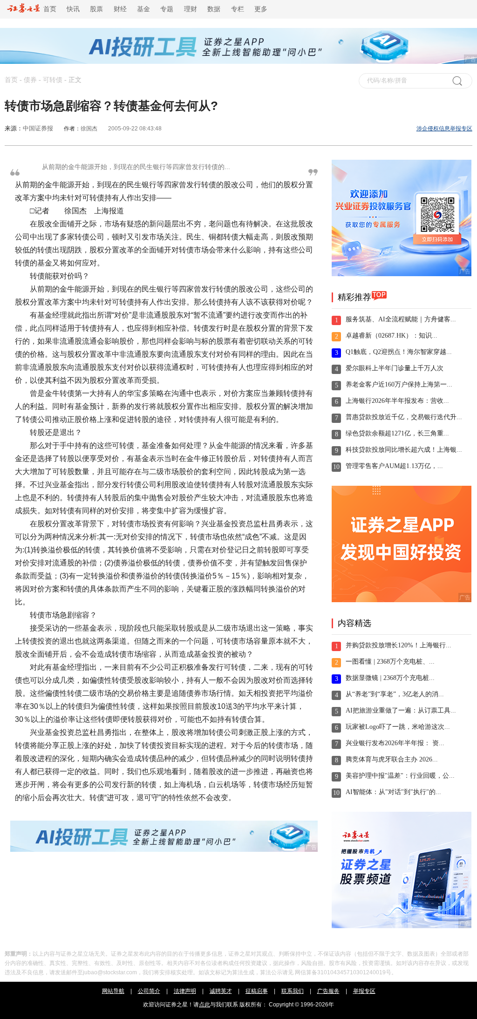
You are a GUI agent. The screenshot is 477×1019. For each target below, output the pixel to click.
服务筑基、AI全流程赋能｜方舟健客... (401, 319)
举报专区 (364, 991)
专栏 (237, 9)
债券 (30, 79)
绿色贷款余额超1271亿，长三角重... (397, 433)
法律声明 (185, 991)
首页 (48, 9)
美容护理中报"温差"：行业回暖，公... (400, 775)
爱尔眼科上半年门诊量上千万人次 (394, 368)
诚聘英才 (221, 991)
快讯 (73, 9)
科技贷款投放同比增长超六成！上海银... (404, 449)
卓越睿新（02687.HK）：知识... (391, 335)
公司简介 (149, 991)
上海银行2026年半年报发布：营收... (397, 400)
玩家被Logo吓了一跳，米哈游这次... (398, 726)
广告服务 (328, 991)
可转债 (52, 79)
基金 (143, 9)
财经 (120, 9)
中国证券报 (38, 128)
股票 (96, 9)
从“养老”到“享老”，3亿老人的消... (395, 694)
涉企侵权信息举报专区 (444, 128)
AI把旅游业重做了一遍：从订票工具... (401, 710)
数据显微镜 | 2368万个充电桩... (390, 677)
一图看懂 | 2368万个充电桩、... (390, 661)
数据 (213, 9)
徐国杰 (89, 128)
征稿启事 (256, 991)
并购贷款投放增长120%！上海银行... (398, 645)
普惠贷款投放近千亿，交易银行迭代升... (404, 417)
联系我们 (292, 991)
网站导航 (113, 991)
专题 (166, 9)
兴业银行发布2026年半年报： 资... (395, 743)
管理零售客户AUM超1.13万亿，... (394, 465)
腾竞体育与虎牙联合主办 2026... (392, 759)
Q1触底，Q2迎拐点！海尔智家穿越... (399, 351)
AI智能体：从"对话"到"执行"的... (393, 791)
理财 (190, 9)
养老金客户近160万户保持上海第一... (399, 384)
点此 (204, 1004)
